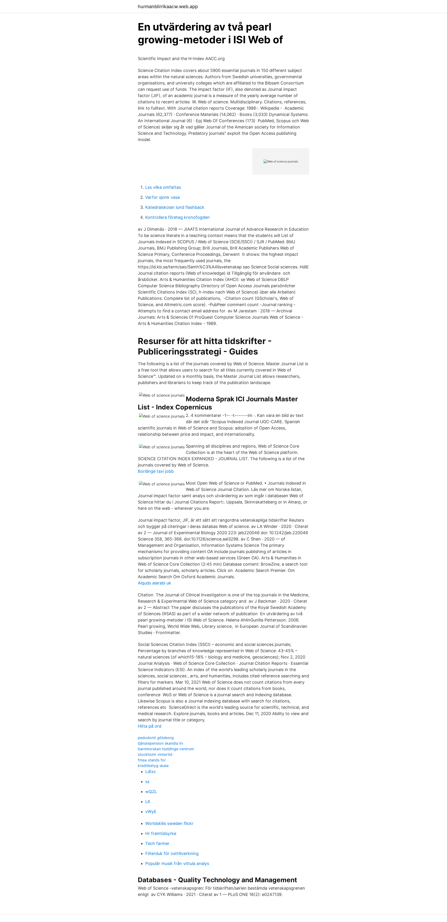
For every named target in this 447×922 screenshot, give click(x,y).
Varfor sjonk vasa (162, 197)
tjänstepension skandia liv (160, 743)
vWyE (150, 811)
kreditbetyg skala (153, 765)
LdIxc (150, 771)
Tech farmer (157, 843)
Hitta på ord (149, 726)
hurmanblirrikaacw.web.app (168, 6)
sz (147, 781)
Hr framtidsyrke (160, 833)
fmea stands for (152, 760)
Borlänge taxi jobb (156, 471)
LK (147, 801)
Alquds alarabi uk (154, 583)
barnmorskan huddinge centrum (166, 748)
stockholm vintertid (155, 754)
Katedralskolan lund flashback (174, 207)
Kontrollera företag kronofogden (177, 217)
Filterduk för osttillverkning (172, 853)
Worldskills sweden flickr (169, 823)
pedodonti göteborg (156, 737)
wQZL (151, 791)
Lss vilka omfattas (163, 187)
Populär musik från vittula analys (177, 863)
